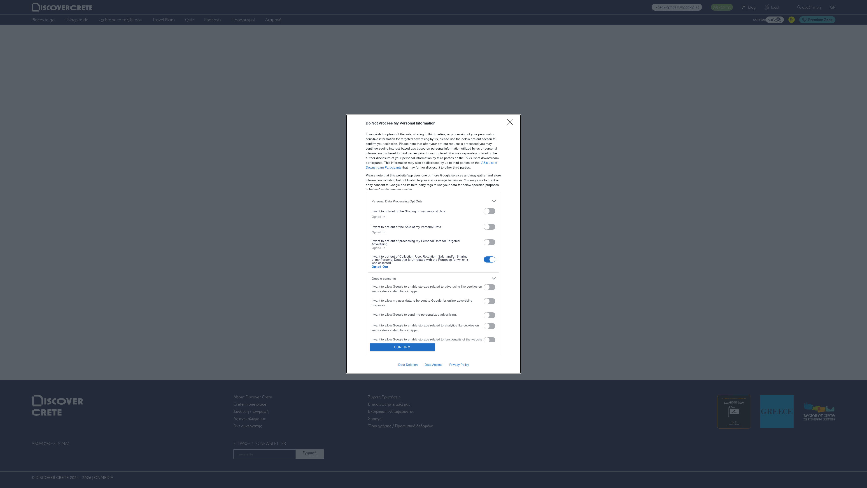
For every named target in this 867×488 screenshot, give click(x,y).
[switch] (489, 211)
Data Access (433, 364)
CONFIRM (402, 347)
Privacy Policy (459, 364)
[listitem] (433, 201)
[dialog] (433, 244)
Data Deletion (408, 364)
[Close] (511, 123)
